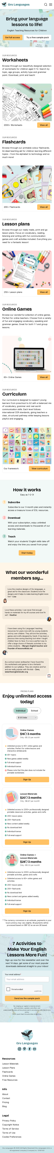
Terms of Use (8, 1133)
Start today (27, 553)
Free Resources (9, 1080)
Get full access (12, 37)
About (5, 1094)
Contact (6, 1098)
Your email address (13, 974)
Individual (20, 710)
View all (44, 125)
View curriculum (40, 468)
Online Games (8, 1076)
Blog (4, 1106)
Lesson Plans (8, 1068)
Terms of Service (10, 1128)
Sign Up (27, 779)
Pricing (5, 1102)
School (34, 710)
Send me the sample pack (27, 998)
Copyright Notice (10, 1124)
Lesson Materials (10, 1063)
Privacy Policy (9, 1120)
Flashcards (7, 1072)
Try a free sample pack (37, 37)
